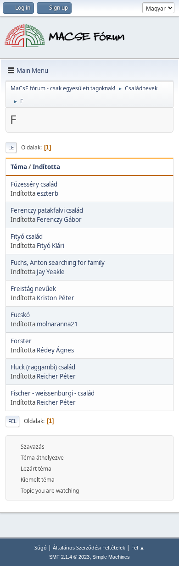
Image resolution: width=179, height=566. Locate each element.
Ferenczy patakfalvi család (47, 210)
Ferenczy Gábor (59, 219)
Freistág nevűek (33, 289)
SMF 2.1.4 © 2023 (69, 557)
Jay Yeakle (51, 272)
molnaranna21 (57, 324)
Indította (46, 167)
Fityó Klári (50, 246)
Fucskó (20, 315)
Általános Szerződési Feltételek (89, 547)
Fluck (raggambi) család (43, 367)
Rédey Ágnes (55, 350)
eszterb (47, 193)
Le (11, 147)
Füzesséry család (34, 184)
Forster (21, 341)
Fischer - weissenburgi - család (53, 393)
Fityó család (27, 236)
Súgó (40, 547)
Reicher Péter (56, 376)
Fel (12, 421)
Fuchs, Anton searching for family (58, 262)
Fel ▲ (138, 547)
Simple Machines (111, 557)
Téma (19, 167)
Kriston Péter (55, 298)
